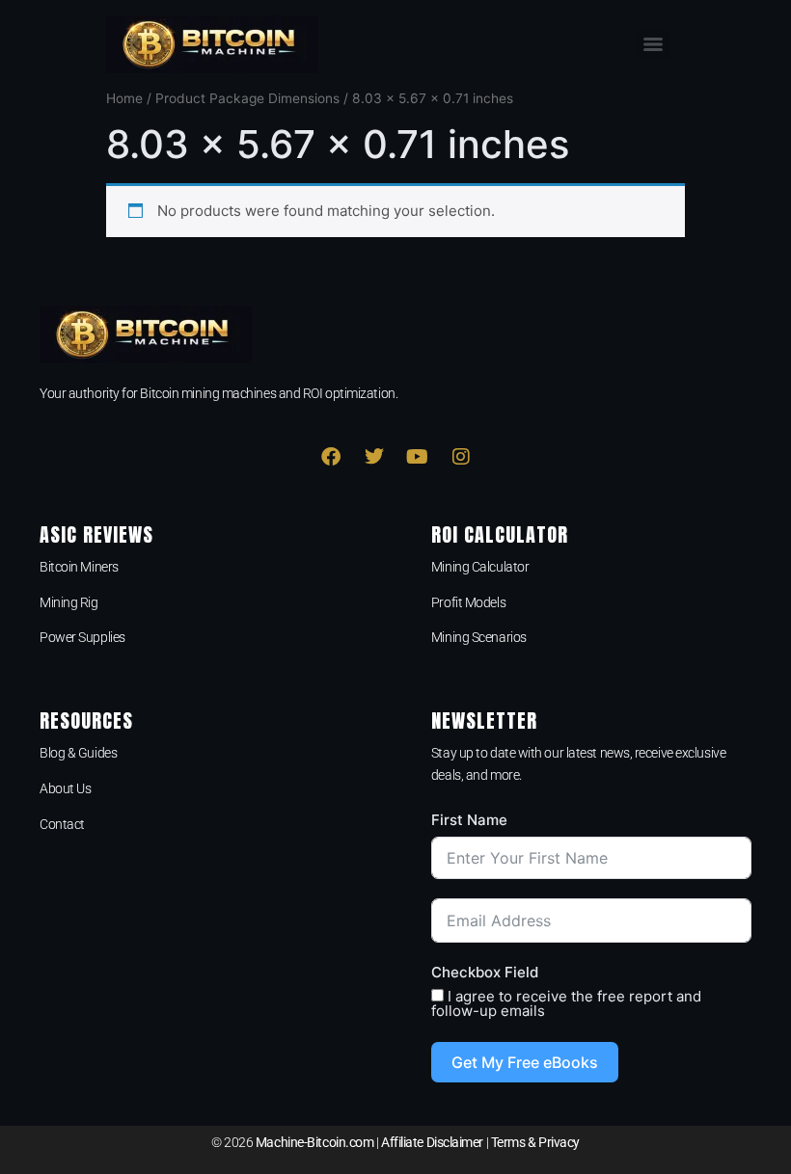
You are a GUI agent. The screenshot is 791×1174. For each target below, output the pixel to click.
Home (124, 98)
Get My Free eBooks (524, 1062)
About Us (65, 788)
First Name (469, 820)
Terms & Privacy (535, 1142)
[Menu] (653, 44)
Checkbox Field (484, 972)
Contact (62, 824)
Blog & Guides (78, 752)
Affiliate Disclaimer (432, 1142)
